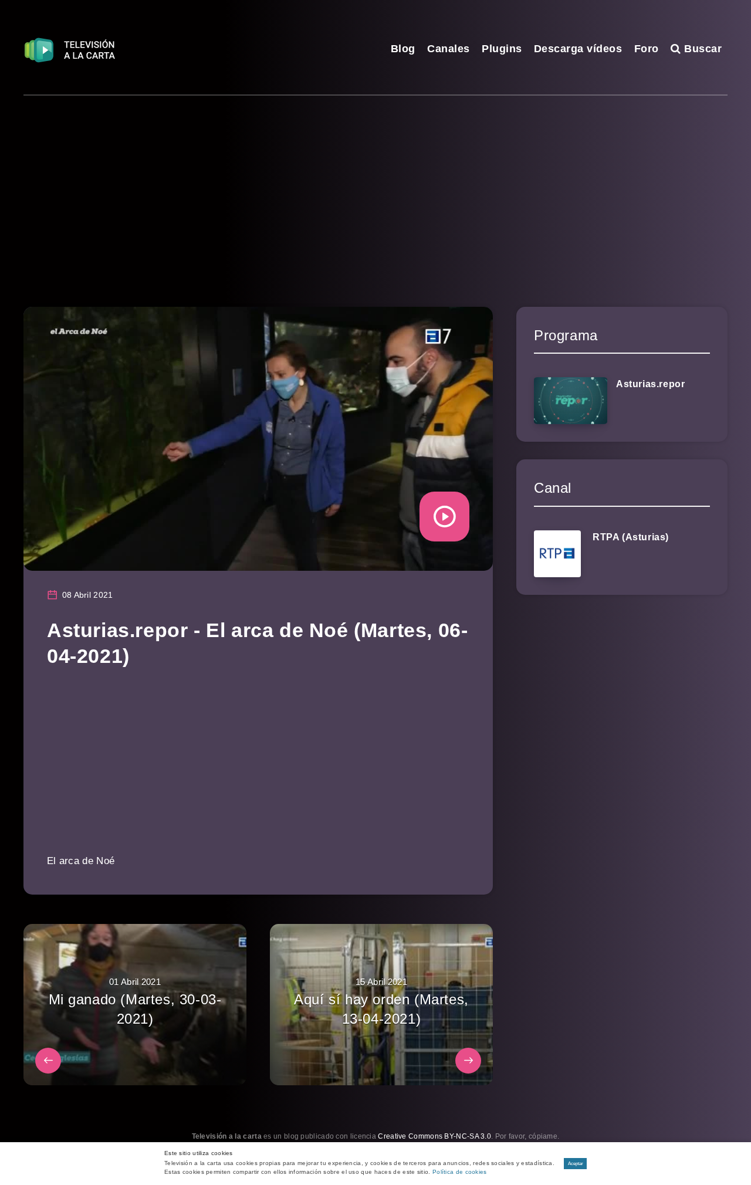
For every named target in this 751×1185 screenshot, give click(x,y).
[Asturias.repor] (570, 400)
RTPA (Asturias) (631, 537)
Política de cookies (459, 1172)
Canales (448, 49)
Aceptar (575, 1163)
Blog (403, 49)
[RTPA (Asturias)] (557, 553)
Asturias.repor (650, 384)
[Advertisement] (375, 183)
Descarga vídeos (578, 49)
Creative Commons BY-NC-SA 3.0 (434, 1136)
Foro (646, 49)
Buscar (701, 49)
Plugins (502, 49)
